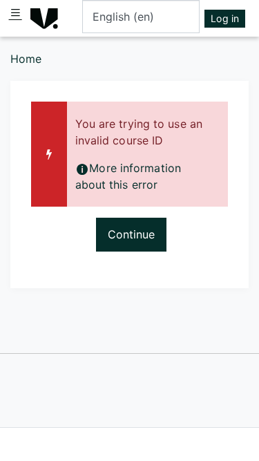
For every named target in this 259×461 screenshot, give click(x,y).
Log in (225, 18)
